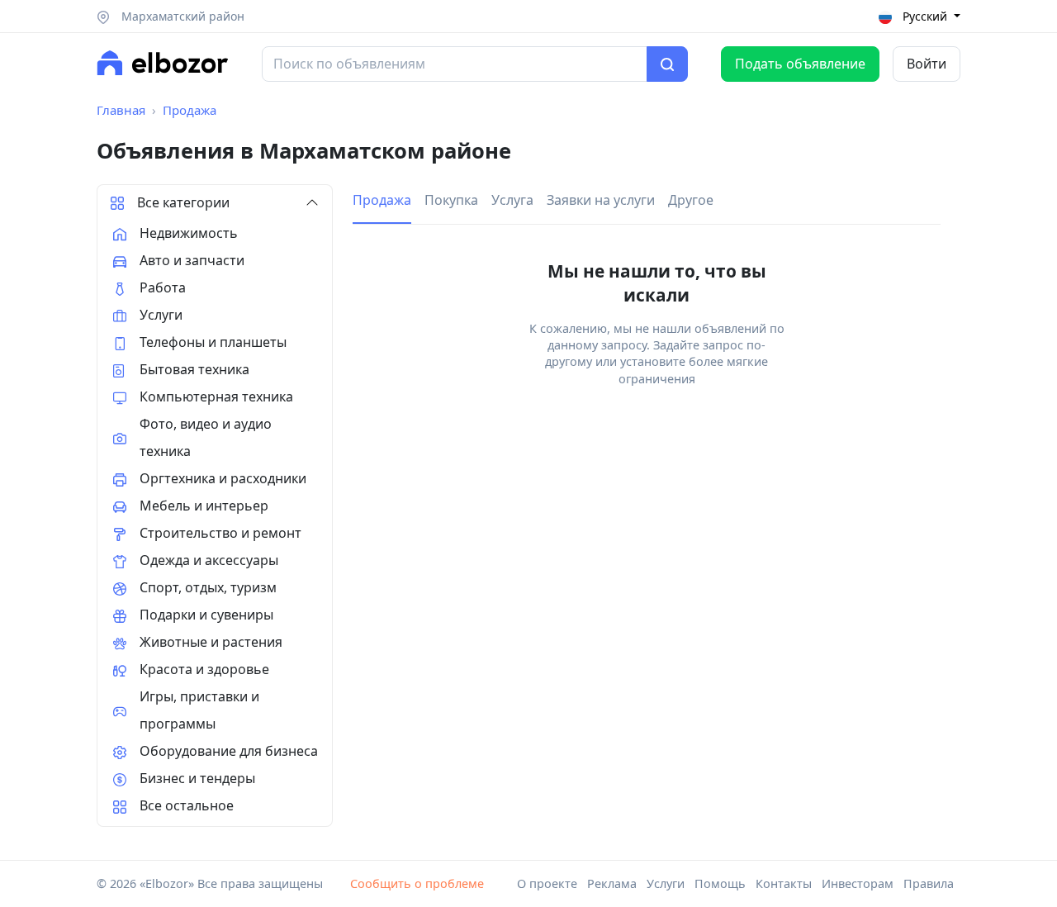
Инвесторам (857, 883)
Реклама (612, 883)
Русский (924, 16)
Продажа (189, 110)
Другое (690, 200)
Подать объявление (800, 64)
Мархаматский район (181, 16)
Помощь (720, 883)
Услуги (666, 883)
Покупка (451, 200)
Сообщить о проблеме (417, 883)
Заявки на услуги (601, 200)
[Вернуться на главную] (163, 62)
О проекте (547, 883)
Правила (928, 883)
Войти (926, 64)
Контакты (784, 883)
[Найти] (667, 64)
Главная (121, 110)
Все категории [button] (183, 202)
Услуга (512, 200)
